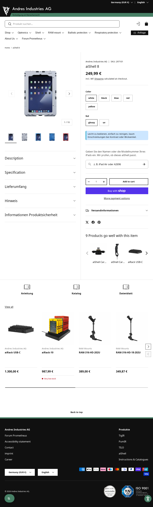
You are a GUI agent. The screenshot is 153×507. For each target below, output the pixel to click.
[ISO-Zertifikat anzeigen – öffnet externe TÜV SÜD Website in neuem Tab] (135, 491)
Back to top (77, 412)
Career (8, 459)
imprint (9, 453)
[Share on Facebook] (93, 222)
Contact (9, 447)
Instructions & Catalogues (133, 459)
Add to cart (129, 181)
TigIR (121, 435)
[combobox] (62, 24)
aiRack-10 (47, 352)
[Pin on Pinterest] (99, 222)
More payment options (117, 198)
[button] (146, 23)
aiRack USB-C (12, 352)
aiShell (122, 453)
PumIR (122, 441)
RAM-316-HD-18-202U (128, 352)
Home (7, 47)
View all (9, 307)
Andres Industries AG (96, 61)
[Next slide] (146, 253)
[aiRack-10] (58, 328)
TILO (121, 447)
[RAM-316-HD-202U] (95, 328)
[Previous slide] (87, 253)
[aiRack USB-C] (21, 328)
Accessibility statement (18, 441)
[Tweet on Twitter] (87, 222)
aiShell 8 (16, 47)
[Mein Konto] (138, 23)
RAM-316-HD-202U (89, 352)
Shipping (99, 78)
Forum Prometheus (16, 435)
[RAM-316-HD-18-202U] (132, 328)
